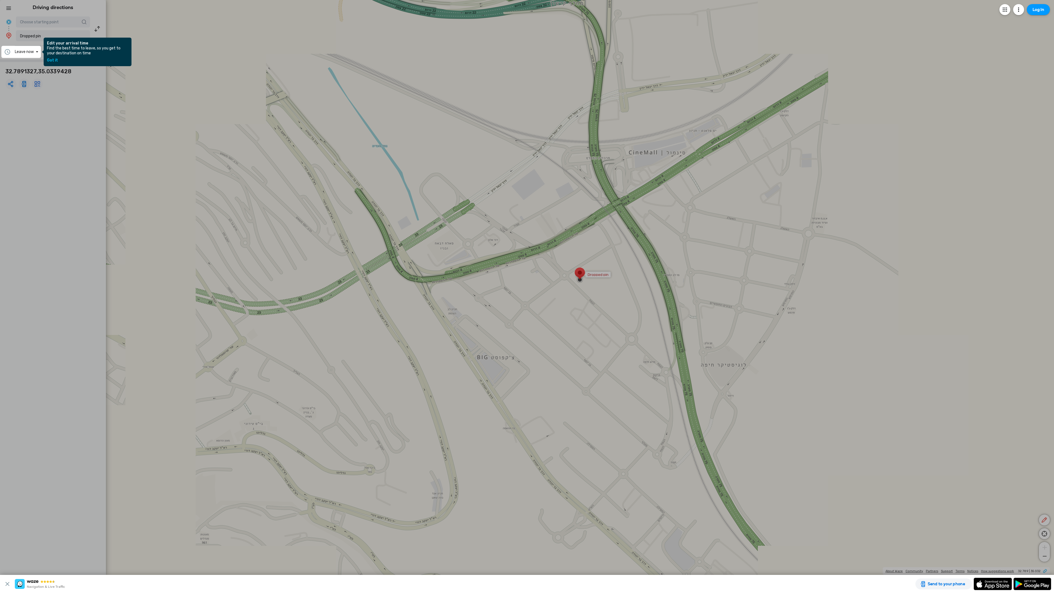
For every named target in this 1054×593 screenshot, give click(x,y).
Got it (52, 60)
